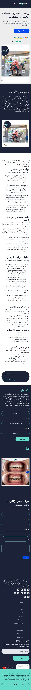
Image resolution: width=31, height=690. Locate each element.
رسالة (27, 539)
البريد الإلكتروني (25, 418)
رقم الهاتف (26, 428)
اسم (28, 408)
